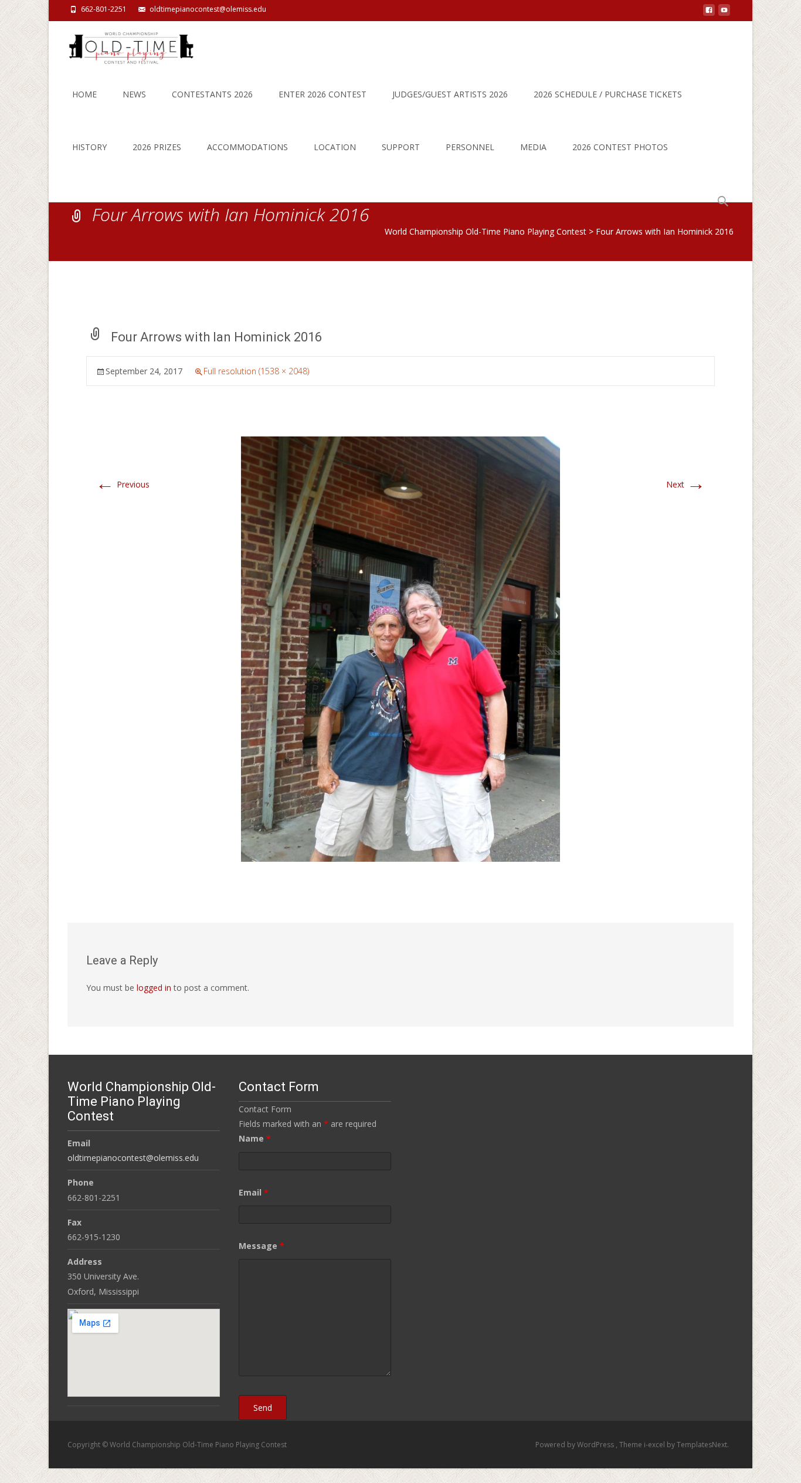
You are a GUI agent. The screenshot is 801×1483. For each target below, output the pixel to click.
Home (84, 94)
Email (254, 1192)
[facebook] (709, 13)
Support (401, 147)
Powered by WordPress (575, 1445)
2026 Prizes (157, 147)
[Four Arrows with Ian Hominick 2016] (400, 648)
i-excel (655, 1445)
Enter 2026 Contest (322, 94)
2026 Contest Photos (620, 147)
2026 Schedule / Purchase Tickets (608, 94)
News (134, 94)
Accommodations (247, 147)
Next (685, 484)
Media (533, 147)
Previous (123, 484)
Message (261, 1245)
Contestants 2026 (212, 94)
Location (335, 147)
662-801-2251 (104, 9)
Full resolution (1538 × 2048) (256, 371)
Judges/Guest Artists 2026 (450, 94)
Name (255, 1138)
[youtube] (724, 13)
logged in (154, 987)
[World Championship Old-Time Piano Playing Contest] (122, 44)
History (89, 147)
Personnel (470, 147)
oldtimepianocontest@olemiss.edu (208, 9)
